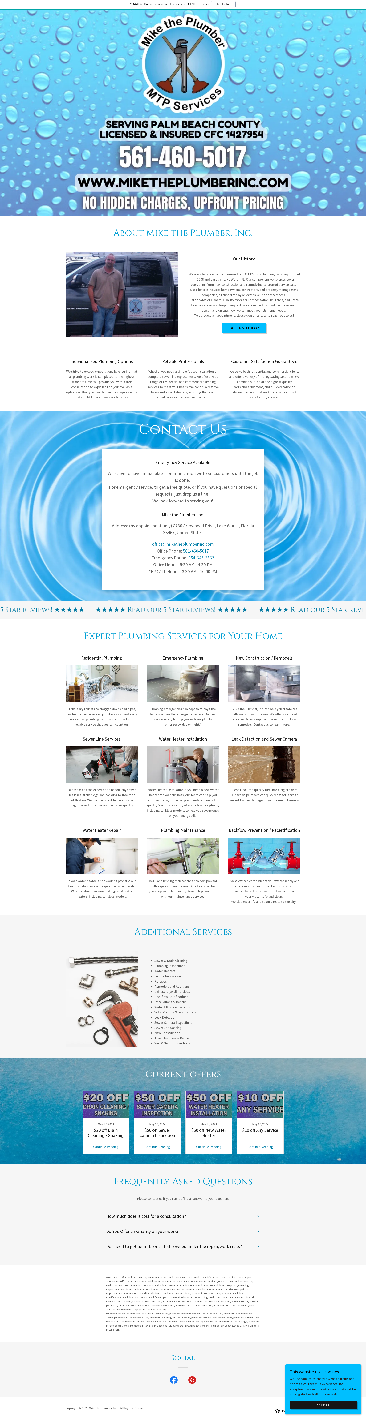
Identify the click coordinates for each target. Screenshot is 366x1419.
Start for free (223, 4)
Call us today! (243, 328)
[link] (106, 1122)
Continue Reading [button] (106, 1147)
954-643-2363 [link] (201, 558)
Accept (323, 1405)
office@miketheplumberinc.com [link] (183, 544)
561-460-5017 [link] (196, 551)
